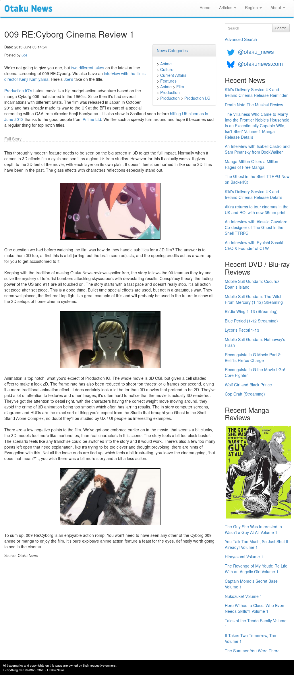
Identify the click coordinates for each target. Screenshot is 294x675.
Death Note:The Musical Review (254, 104)
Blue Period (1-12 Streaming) (251, 321)
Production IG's (18, 90)
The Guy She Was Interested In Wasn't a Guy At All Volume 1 (253, 529)
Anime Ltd (92, 119)
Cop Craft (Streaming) (245, 394)
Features (168, 81)
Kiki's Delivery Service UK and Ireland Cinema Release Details (253, 194)
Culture (166, 69)
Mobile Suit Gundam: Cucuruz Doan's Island (252, 284)
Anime (166, 63)
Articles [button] (226, 7)
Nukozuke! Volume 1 (243, 596)
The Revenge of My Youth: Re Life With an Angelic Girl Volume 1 (256, 568)
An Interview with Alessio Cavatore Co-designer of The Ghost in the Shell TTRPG (256, 227)
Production (170, 92)
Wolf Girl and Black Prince (248, 385)
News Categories (172, 50)
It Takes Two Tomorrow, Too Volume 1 (250, 638)
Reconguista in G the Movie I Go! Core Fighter (255, 372)
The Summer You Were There (252, 651)
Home (205, 7)
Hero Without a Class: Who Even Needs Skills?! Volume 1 (254, 608)
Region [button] (252, 7)
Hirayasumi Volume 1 (244, 556)
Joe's (68, 79)
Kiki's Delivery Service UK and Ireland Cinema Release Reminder (256, 92)
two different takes (87, 68)
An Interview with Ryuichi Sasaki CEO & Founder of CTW (254, 245)
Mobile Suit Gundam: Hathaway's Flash (255, 342)
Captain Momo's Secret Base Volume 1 (251, 584)
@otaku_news (256, 51)
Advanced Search (241, 39)
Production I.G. (198, 98)
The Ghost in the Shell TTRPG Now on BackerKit (257, 179)
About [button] (276, 7)
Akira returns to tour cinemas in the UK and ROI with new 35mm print (257, 209)
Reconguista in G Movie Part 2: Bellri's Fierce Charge (253, 357)
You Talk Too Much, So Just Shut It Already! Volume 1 (256, 544)
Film (180, 86)
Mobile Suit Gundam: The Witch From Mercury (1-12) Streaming (254, 299)
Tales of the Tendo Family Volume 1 (256, 623)
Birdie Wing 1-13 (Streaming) (251, 311)
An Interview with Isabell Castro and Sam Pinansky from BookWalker (257, 149)
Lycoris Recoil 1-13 (242, 330)
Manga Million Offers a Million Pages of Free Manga (251, 164)
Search (281, 27)
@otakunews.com (260, 63)
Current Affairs (173, 75)
